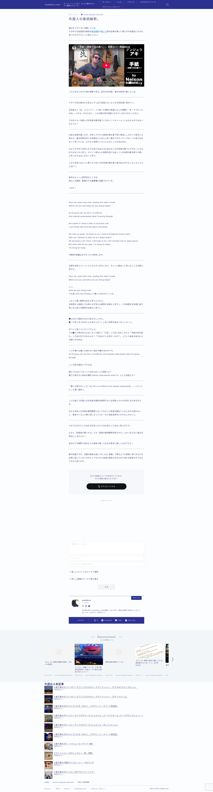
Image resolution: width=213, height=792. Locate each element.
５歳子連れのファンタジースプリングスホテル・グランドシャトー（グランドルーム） (91, 697)
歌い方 (104, 31)
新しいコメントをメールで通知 (85, 572)
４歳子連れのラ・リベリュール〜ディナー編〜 (74, 744)
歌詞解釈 (95, 31)
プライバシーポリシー (111, 7)
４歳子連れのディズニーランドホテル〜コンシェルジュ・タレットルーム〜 (86, 725)
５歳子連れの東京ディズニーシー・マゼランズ (74, 763)
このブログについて (148, 2)
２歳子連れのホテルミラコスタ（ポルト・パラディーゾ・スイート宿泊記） (86, 706)
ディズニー (107, 2)
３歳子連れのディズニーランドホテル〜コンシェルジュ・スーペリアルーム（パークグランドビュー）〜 (98, 715)
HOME (47, 782)
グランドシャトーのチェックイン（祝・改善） (74, 753)
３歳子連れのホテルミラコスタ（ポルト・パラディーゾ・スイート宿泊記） (86, 734)
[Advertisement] (106, 519)
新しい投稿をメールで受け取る (85, 579)
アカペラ (130, 2)
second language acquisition (93, 14)
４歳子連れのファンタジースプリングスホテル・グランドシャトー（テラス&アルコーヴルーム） (95, 687)
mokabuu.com (52, 4)
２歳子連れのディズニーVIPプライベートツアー (74, 772)
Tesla (119, 2)
